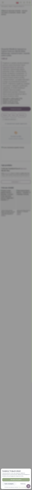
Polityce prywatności (22, 487)
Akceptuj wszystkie (16, 479)
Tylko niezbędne (9, 483)
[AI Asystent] (28, 486)
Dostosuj (23, 483)
